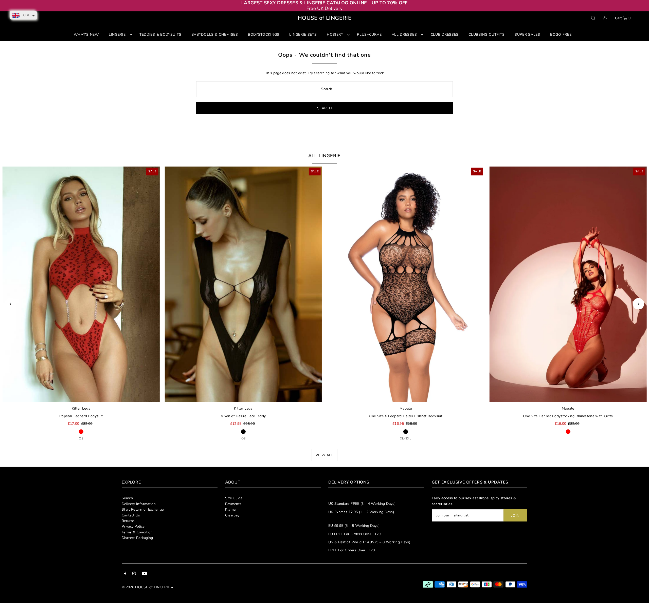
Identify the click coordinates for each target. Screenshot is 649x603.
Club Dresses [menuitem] (445, 34)
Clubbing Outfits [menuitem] (486, 34)
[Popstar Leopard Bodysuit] (80, 284)
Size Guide (234, 498)
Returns (128, 520)
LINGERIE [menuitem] (117, 34)
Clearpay (232, 515)
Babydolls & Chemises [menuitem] (214, 34)
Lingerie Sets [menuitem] (303, 34)
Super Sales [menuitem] (527, 34)
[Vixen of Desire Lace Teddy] (243, 284)
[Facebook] (125, 574)
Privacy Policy (133, 526)
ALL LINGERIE (324, 156)
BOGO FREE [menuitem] (560, 34)
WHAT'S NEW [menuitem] (86, 34)
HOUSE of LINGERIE (324, 18)
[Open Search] (593, 18)
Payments (233, 503)
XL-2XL (405, 438)
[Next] (638, 304)
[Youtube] (144, 574)
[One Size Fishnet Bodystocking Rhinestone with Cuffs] (567, 284)
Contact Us (131, 515)
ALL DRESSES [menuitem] (404, 34)
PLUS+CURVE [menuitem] (369, 34)
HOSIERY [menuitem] (335, 34)
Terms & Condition (137, 532)
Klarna (230, 509)
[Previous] (10, 304)
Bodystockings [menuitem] (263, 34)
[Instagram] (134, 574)
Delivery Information (139, 503)
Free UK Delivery (325, 8)
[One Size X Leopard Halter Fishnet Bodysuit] (405, 284)
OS (81, 438)
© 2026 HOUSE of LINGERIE (146, 587)
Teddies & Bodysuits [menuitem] (160, 34)
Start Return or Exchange (143, 509)
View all (324, 455)
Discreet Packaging (137, 537)
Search (127, 498)
